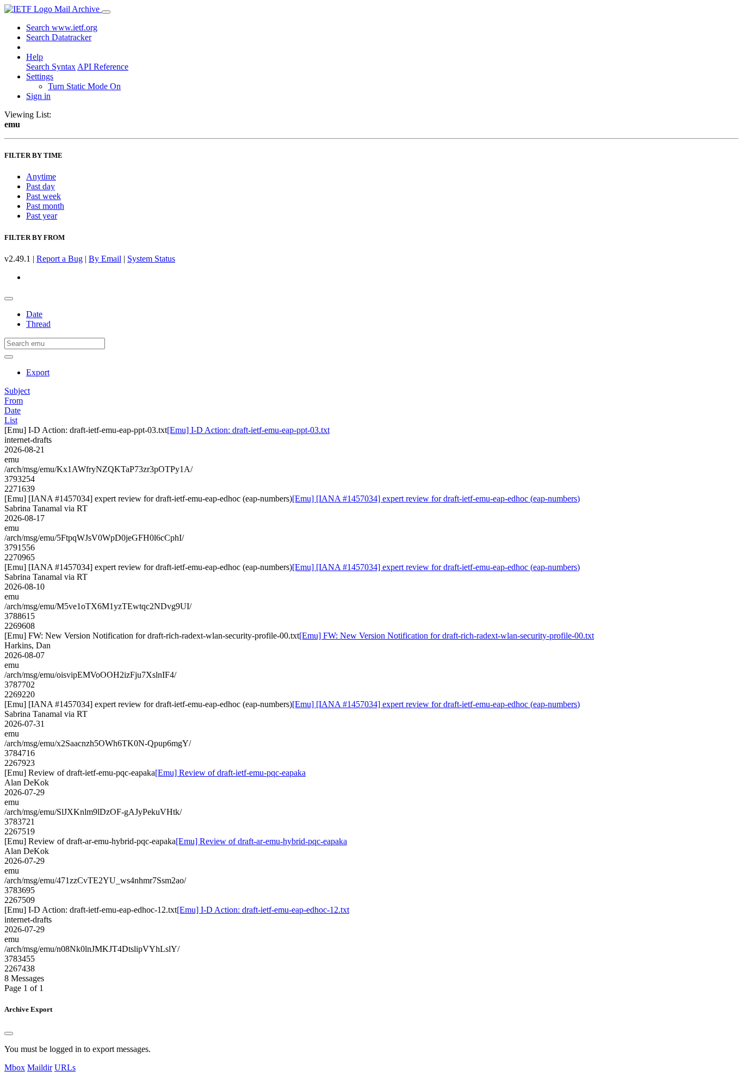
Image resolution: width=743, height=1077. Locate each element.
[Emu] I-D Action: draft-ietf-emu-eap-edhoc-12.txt (263, 909)
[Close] (8, 1033)
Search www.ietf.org (61, 27)
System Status (151, 258)
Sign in (38, 96)
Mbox (14, 1067)
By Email (105, 258)
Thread (38, 324)
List (10, 420)
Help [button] (34, 56)
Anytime (41, 176)
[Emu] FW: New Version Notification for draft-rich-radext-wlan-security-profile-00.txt (446, 635)
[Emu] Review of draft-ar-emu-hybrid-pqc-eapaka (261, 841)
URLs (65, 1067)
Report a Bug (59, 258)
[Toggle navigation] (106, 12)
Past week (43, 196)
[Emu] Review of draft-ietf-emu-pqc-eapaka (230, 772)
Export (37, 372)
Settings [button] (39, 76)
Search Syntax (51, 66)
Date (34, 314)
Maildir (39, 1067)
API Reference (102, 66)
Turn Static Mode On (84, 86)
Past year (41, 215)
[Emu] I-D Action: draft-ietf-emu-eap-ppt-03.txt (248, 430)
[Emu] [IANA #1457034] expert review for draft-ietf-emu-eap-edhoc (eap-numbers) (436, 498)
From (13, 400)
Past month (45, 206)
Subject (17, 390)
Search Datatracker (58, 37)
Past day (40, 186)
